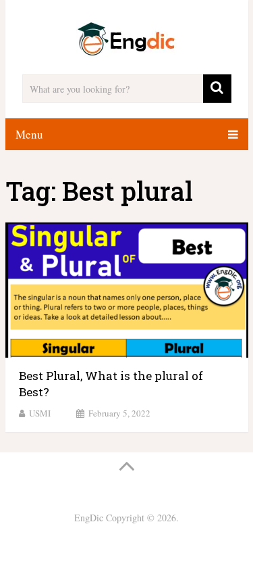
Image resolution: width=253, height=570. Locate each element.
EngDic (88, 517)
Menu (29, 134)
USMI (40, 413)
